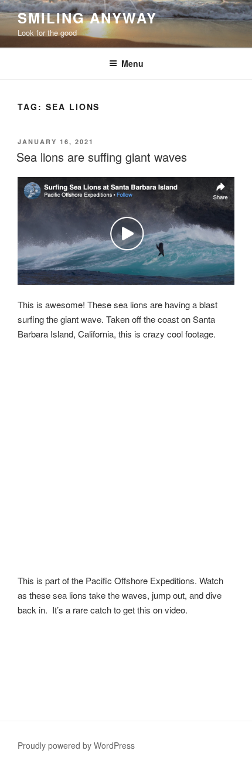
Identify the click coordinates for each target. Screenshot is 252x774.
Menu (132, 63)
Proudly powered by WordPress (76, 745)
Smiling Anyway (87, 18)
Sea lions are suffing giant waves (101, 156)
